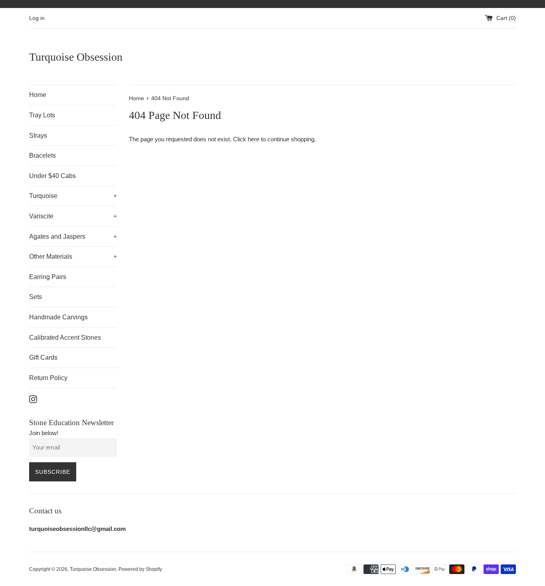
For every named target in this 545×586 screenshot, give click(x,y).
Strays (38, 135)
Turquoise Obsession (75, 57)
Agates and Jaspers (73, 236)
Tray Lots (42, 115)
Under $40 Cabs (52, 175)
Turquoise (73, 195)
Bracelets (42, 155)
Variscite (73, 216)
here (253, 139)
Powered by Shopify (140, 569)
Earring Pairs (47, 276)
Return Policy (48, 377)
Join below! (43, 433)
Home (37, 94)
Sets (35, 296)
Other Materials (73, 256)
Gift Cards (43, 357)
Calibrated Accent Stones (65, 337)
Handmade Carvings (58, 317)
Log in (37, 18)
